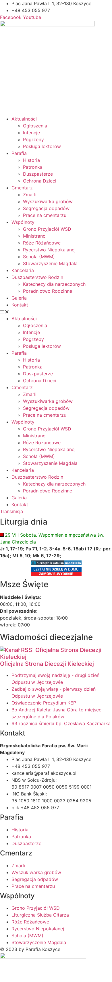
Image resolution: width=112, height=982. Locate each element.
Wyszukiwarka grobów (48, 201)
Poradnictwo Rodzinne (47, 291)
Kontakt (19, 305)
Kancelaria (22, 270)
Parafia (19, 153)
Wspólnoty (22, 222)
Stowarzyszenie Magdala (50, 263)
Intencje (31, 132)
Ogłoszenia (35, 126)
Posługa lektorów (42, 146)
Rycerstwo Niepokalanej (49, 250)
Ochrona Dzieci (39, 181)
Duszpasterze (38, 174)
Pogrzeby (33, 139)
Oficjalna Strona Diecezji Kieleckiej (47, 663)
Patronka (33, 167)
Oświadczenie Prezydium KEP (43, 703)
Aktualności (24, 119)
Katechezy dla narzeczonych (54, 284)
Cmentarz (22, 188)
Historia (31, 160)
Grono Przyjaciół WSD (47, 229)
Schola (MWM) (39, 256)
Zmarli (29, 194)
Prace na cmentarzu (44, 215)
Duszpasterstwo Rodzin (37, 277)
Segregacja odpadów (46, 208)
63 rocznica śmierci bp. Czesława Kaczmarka (61, 723)
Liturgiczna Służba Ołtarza (40, 915)
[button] (56, 311)
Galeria (19, 298)
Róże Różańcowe (42, 243)
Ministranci (35, 236)
